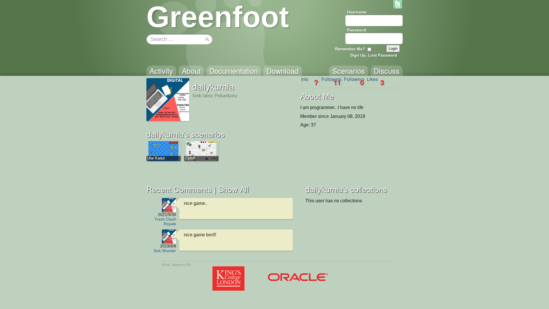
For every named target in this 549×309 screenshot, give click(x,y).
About (165, 264)
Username (357, 12)
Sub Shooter (165, 250)
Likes (375, 81)
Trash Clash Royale (165, 221)
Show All (233, 189)
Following (354, 81)
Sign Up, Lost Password (373, 55)
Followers (331, 81)
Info (309, 81)
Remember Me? (350, 49)
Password (356, 30)
